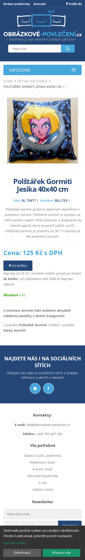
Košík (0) (75, 4)
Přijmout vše (61, 552)
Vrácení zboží (42, 469)
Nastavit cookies (14, 543)
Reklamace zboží (42, 462)
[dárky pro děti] (42, 42)
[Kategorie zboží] (73, 70)
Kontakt (40, 4)
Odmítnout (22, 552)
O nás (42, 483)
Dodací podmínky (16, 4)
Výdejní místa (42, 489)
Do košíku (19, 266)
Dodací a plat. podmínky (42, 455)
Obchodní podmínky (42, 476)
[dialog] (42, 543)
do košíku (10, 279)
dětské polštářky (32, 81)
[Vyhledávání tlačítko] (68, 49)
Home (8, 81)
